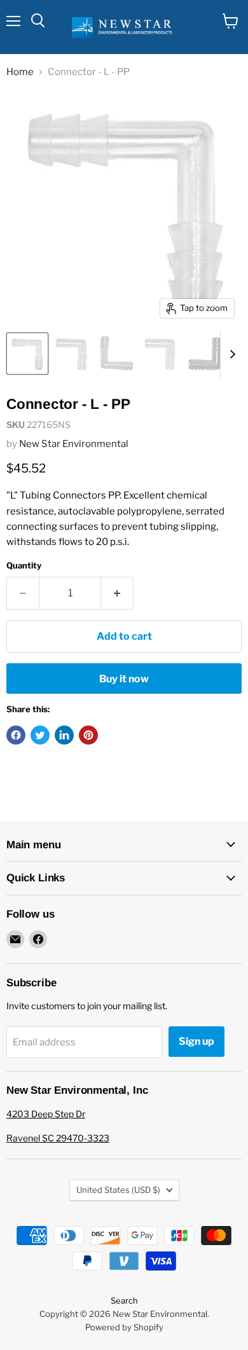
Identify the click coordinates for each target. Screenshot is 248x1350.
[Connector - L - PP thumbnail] (27, 353)
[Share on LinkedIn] (64, 735)
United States (118, 1190)
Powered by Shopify (124, 1327)
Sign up (196, 1041)
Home (20, 72)
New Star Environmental (73, 444)
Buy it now (124, 679)
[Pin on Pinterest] (88, 735)
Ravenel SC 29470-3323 (57, 1138)
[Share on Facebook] (15, 735)
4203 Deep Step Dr (45, 1113)
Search (124, 1300)
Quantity (23, 565)
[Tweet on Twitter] (40, 735)
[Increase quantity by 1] (117, 593)
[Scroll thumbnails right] (230, 354)
